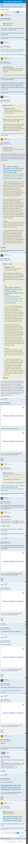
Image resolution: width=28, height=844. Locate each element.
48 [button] (19, 12)
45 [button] (13, 12)
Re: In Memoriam (6, 18)
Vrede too (6, 105)
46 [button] (15, 12)
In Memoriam (4, 9)
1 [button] (10, 12)
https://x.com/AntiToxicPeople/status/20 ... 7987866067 (13, 475)
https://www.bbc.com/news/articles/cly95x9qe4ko (13, 54)
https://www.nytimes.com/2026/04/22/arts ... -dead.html (12, 691)
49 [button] (21, 12)
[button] (6, 12)
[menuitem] (2, 4)
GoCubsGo (6, 23)
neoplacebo (7, 67)
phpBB (9, 841)
